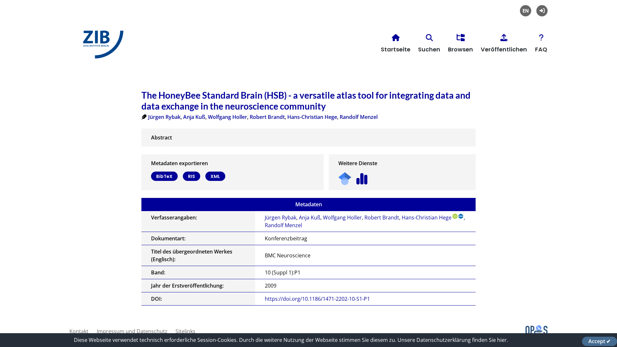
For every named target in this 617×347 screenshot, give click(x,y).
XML (215, 176)
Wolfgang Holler (227, 116)
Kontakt (78, 331)
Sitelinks (185, 331)
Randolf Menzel (359, 116)
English (525, 10)
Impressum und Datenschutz (132, 331)
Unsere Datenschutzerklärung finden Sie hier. (453, 339)
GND (461, 216)
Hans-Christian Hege (312, 116)
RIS (191, 176)
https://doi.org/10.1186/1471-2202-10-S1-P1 (317, 298)
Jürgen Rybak (164, 116)
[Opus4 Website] (536, 332)
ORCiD (455, 216)
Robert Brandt (267, 116)
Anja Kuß (194, 116)
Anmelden (542, 10)
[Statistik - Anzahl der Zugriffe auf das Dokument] (362, 176)
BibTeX (164, 176)
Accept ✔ (599, 341)
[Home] (101, 47)
